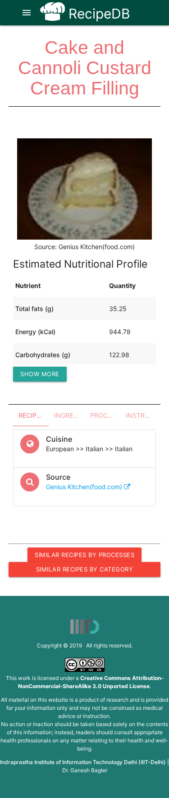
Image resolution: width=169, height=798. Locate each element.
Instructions (141, 415)
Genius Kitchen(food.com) (85, 487)
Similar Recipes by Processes (84, 554)
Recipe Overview (33, 415)
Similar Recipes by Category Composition (84, 571)
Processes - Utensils (105, 415)
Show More (39, 374)
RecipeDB (97, 13)
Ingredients (69, 415)
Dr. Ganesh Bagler (84, 770)
